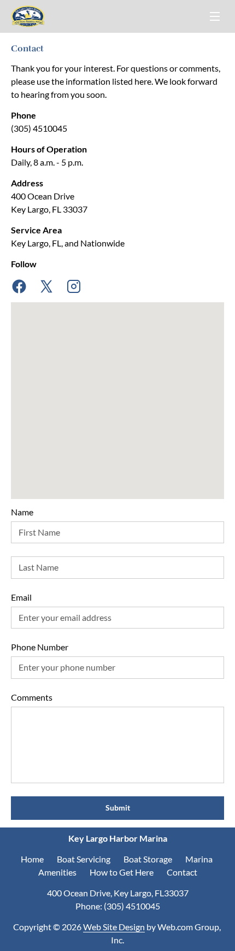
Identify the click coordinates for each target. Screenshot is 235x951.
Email (21, 597)
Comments (31, 697)
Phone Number (39, 647)
